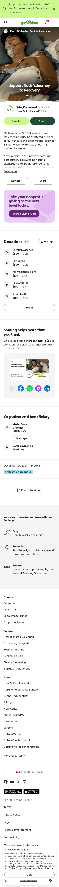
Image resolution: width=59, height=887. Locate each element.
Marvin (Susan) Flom (24, 271)
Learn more (15, 12)
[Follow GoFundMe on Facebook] (6, 782)
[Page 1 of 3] (27, 95)
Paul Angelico (20, 282)
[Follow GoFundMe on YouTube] (12, 782)
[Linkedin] (47, 388)
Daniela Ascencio (23, 445)
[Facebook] (21, 388)
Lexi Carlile (19, 260)
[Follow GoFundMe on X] (18, 782)
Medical (35, 465)
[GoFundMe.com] (29, 22)
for (30, 31)
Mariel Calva (20, 424)
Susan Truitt (19, 294)
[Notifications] (46, 22)
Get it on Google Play (13, 791)
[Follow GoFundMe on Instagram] (24, 782)
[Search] (6, 22)
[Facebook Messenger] (38, 388)
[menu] (53, 22)
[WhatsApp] (29, 388)
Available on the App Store (31, 791)
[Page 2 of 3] (30, 95)
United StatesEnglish (31, 772)
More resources (13, 755)
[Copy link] (12, 388)
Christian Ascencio (23, 249)
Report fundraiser (31, 490)
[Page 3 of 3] (32, 95)
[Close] (53, 8)
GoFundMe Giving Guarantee (30, 573)
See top (48, 241)
